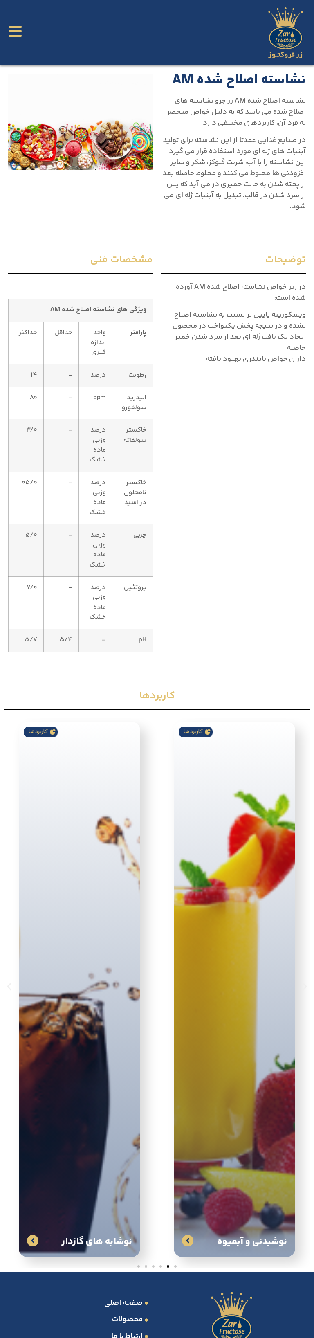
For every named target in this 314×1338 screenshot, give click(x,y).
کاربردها (193, 731)
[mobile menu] (15, 31)
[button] (9, 986)
